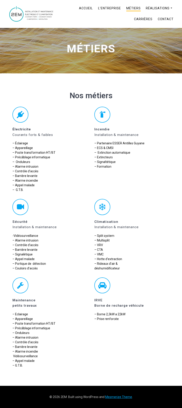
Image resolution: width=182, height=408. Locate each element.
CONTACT (166, 19)
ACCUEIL (86, 8)
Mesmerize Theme (118, 397)
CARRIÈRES (143, 19)
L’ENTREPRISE (109, 8)
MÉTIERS (133, 8)
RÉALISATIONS (158, 8)
